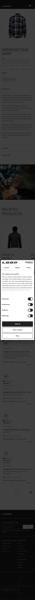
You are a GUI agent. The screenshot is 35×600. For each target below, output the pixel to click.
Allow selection (17, 330)
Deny (17, 336)
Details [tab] (17, 267)
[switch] (30, 304)
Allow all (17, 324)
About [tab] (29, 267)
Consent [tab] (6, 267)
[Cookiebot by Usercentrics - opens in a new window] (25, 262)
